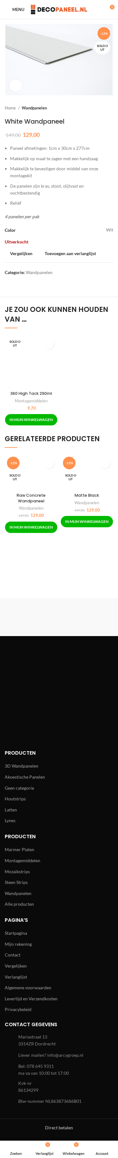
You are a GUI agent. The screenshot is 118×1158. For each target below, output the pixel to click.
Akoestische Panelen (25, 777)
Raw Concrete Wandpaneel (31, 498)
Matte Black (87, 495)
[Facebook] (16, 675)
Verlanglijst (16, 977)
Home (11, 107)
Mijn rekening (18, 944)
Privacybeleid (18, 1009)
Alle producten (19, 904)
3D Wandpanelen (21, 766)
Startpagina (16, 933)
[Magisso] (87, 617)
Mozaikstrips (17, 871)
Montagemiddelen (31, 401)
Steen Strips (16, 882)
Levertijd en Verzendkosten (31, 998)
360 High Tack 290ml (31, 393)
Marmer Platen (19, 849)
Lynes (10, 820)
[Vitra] (31, 617)
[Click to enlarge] (15, 85)
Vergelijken (16, 965)
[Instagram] (33, 675)
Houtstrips (15, 798)
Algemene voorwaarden (28, 987)
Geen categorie (19, 788)
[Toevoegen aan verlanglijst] (48, 343)
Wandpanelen (34, 107)
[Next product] (110, 108)
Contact (12, 954)
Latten (11, 809)
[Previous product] (97, 108)
